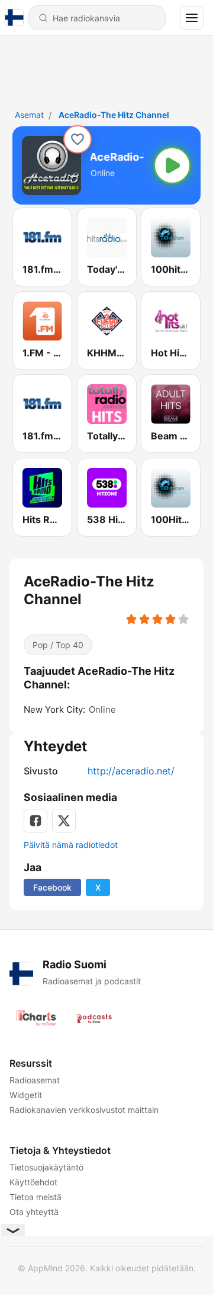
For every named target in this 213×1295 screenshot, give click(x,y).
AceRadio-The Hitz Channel (114, 115)
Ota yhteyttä (34, 1212)
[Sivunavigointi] (192, 18)
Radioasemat (34, 1080)
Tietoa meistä (35, 1197)
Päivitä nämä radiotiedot (71, 845)
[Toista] (172, 165)
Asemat (29, 115)
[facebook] (35, 820)
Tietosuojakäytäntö (46, 1167)
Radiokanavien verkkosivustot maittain (84, 1110)
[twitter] (64, 820)
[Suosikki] (77, 139)
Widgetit (25, 1095)
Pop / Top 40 (58, 645)
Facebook (52, 887)
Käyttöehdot (33, 1182)
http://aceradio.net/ (131, 771)
